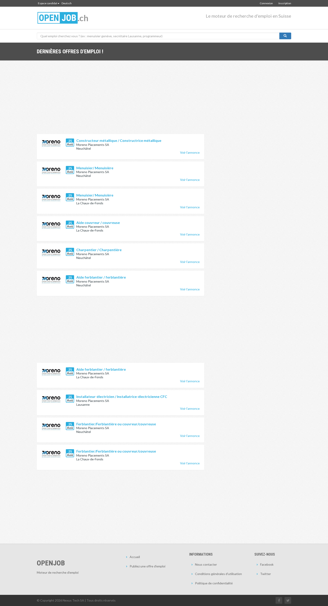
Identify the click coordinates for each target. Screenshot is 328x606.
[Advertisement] (120, 100)
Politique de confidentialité (214, 583)
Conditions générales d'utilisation (218, 574)
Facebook (267, 564)
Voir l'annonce (190, 152)
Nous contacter (206, 564)
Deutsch (67, 3)
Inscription (284, 3)
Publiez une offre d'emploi (147, 566)
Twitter (265, 574)
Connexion (266, 3)
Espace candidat (47, 3)
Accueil (135, 557)
